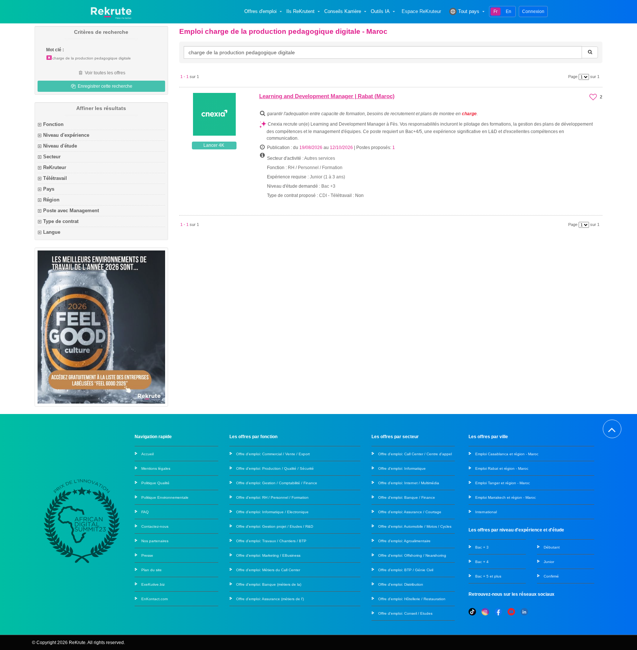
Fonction (53, 124)
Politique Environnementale (165, 497)
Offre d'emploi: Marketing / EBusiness (268, 555)
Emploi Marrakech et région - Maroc (505, 497)
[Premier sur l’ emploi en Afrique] (111, 11)
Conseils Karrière (342, 11)
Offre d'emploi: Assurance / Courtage (409, 512)
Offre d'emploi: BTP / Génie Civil (405, 570)
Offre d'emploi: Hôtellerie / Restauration (411, 599)
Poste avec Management (71, 210)
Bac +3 (328, 186)
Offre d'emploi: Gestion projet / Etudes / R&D (274, 526)
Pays (48, 189)
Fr (495, 11)
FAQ (145, 512)
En (508, 11)
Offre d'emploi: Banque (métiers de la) (268, 584)
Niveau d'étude (60, 145)
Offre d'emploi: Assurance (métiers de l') (270, 599)
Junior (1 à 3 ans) (327, 177)
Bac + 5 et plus (488, 576)
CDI (323, 195)
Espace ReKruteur (421, 11)
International (486, 512)
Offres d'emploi (260, 11)
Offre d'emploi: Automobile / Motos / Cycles (414, 526)
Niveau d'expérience (66, 135)
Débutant (552, 547)
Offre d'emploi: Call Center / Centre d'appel (415, 454)
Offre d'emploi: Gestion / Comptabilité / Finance (276, 483)
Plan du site (151, 570)
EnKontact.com (154, 599)
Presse (147, 555)
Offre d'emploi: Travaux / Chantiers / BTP (271, 541)
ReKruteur (54, 167)
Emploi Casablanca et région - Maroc (506, 454)
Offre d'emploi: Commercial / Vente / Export (273, 454)
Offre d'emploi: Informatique (402, 468)
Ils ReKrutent (300, 11)
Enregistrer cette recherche (104, 86)
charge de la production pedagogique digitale (91, 58)
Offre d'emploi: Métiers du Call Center (268, 570)
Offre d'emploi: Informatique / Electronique (272, 512)
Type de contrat (60, 221)
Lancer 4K (213, 145)
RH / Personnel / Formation (315, 167)
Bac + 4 (482, 562)
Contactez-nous (154, 526)
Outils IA (380, 11)
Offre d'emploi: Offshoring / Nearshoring (412, 555)
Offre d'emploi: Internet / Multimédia (408, 483)
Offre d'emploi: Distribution (400, 584)
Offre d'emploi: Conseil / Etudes (405, 613)
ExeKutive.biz (153, 584)
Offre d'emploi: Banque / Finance (406, 497)
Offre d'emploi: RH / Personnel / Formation (272, 497)
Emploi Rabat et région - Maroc (501, 468)
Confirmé (551, 576)
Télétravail (55, 178)
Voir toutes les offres (104, 72)
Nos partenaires (154, 541)
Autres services (319, 158)
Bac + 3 (482, 547)
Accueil (147, 454)
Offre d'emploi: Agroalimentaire (404, 541)
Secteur (52, 156)
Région (51, 199)
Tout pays (468, 11)
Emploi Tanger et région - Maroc (502, 483)
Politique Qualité (155, 483)
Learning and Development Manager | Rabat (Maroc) (327, 96)
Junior (549, 562)
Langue (51, 232)
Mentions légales (155, 468)
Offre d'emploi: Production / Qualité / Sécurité (275, 468)
